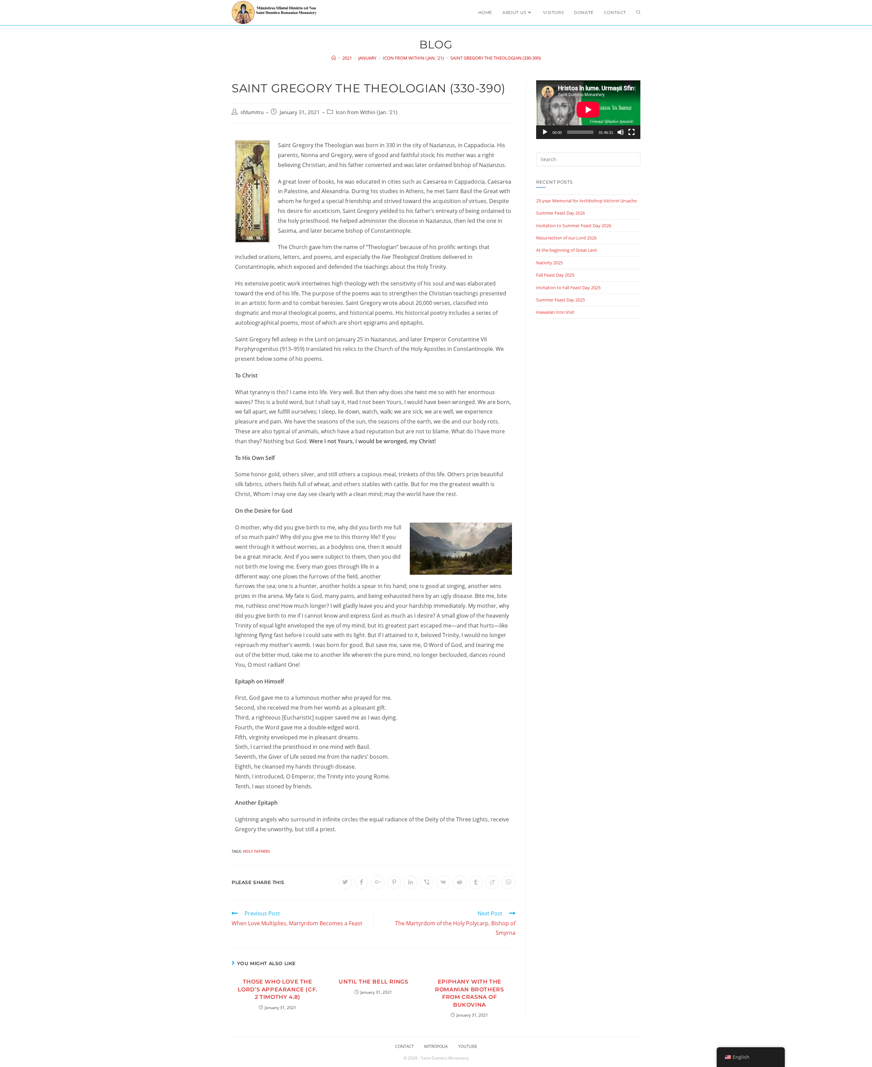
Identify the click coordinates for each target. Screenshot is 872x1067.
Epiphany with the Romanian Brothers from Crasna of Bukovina (469, 993)
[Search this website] (588, 159)
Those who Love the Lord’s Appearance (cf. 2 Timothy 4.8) (277, 989)
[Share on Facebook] (361, 882)
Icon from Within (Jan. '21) (366, 112)
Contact (404, 1046)
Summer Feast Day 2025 (560, 300)
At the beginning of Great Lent (566, 250)
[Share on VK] (443, 882)
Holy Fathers (256, 851)
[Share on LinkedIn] (410, 882)
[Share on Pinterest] (394, 882)
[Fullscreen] (631, 132)
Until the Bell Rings (373, 981)
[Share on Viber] (427, 882)
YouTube (467, 1046)
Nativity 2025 (549, 263)
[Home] (333, 58)
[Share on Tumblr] (476, 882)
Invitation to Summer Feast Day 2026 (573, 225)
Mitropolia (436, 1046)
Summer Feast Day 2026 (560, 213)
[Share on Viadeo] (492, 882)
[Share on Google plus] (378, 882)
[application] (588, 109)
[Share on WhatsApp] (508, 882)
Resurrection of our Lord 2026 (566, 238)
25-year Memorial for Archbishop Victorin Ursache (586, 201)
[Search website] (638, 12)
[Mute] (620, 132)
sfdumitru (252, 112)
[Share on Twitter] (345, 882)
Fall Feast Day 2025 (555, 275)
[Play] (545, 132)
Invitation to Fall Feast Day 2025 (568, 287)
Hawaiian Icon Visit (555, 312)
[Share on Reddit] (459, 882)
